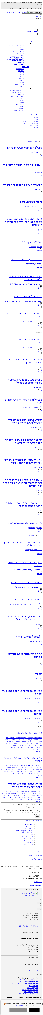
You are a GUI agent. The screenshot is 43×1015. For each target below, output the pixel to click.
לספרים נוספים (32, 141)
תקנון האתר (29, 842)
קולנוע (22, 86)
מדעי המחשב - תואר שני (16, 45)
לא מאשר (34, 1010)
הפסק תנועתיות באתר (30, 932)
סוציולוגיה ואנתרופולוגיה (16, 96)
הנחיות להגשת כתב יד (34, 855)
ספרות (22, 80)
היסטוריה (21, 71)
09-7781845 (38, 882)
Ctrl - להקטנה (33, 949)
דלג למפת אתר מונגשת (25, 984)
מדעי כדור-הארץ (18, 51)
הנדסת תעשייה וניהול (17, 57)
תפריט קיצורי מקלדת (28, 926)
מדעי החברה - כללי (18, 92)
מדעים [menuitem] (26, 43)
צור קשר (32, 988)
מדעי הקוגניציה (19, 104)
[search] (32, 14)
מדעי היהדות (20, 69)
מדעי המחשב (20, 63)
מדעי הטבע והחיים (18, 61)
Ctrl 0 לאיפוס (33, 951)
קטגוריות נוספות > (18, 65)
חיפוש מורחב (37, 17)
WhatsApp (29, 826)
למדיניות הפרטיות (20, 1006)
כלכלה (22, 106)
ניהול (22, 98)
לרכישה (39, 156)
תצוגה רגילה (34, 919)
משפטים (21, 100)
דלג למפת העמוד (30, 990)
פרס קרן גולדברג (36, 859)
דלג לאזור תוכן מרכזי (28, 982)
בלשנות (22, 73)
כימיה (22, 55)
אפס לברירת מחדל (31, 964)
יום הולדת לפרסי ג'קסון (25, 833)
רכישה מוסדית (28, 838)
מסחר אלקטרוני (28, 895)
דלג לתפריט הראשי (29, 980)
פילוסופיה (21, 78)
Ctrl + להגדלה (33, 947)
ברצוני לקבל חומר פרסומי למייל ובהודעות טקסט (21, 810)
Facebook (29, 824)
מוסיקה (22, 77)
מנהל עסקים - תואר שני (16, 90)
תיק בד (31, 834)
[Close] (41, 899)
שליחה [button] (37, 817)
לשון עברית (20, 75)
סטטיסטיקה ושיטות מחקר (15, 59)
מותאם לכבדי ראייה (31, 917)
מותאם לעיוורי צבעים (30, 916)
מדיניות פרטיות (28, 840)
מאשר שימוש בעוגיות (18, 1010)
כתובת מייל (29, 807)
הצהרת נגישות (28, 844)
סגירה (39, 903)
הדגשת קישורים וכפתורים (29, 939)
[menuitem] (34, 41)
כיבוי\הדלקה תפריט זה (28, 978)
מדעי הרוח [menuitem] (25, 67)
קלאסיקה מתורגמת (27, 836)
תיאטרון (21, 82)
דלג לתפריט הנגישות (28, 994)
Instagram (29, 828)
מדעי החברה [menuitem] (24, 88)
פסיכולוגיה (21, 94)
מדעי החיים (20, 53)
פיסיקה (22, 47)
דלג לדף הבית (31, 992)
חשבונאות (21, 108)
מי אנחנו (39, 852)
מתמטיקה (21, 49)
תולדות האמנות (19, 84)
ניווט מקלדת (31, 958)
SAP (36, 895)
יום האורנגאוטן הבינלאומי (24, 831)
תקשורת (21, 102)
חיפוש (33, 986)
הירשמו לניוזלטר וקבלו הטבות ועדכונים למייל (25, 804)
